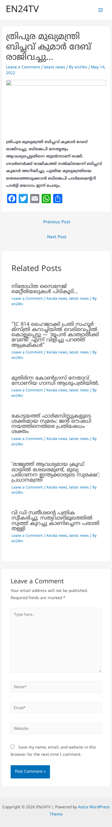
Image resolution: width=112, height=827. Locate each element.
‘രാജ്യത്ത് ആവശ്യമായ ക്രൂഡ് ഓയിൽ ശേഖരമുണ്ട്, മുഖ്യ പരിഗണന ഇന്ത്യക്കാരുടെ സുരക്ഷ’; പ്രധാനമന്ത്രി (55, 472)
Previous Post (56, 222)
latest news (54, 67)
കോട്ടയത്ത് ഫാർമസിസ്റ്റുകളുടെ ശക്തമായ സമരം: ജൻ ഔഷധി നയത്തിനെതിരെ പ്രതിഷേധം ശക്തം (51, 424)
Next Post (56, 237)
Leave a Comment (23, 67)
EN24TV (22, 10)
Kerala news (57, 299)
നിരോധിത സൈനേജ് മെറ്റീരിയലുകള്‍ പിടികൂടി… (44, 289)
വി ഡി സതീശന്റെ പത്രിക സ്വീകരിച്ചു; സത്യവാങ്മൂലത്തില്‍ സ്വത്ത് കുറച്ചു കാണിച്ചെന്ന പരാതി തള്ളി (55, 521)
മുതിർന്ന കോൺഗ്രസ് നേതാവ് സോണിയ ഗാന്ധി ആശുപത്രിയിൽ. (55, 381)
